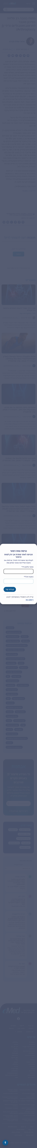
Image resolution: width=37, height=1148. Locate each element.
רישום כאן (29, 600)
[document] (18, 574)
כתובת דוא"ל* (28, 577)
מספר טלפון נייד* (27, 567)
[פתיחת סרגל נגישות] (5, 1143)
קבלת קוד (10, 589)
